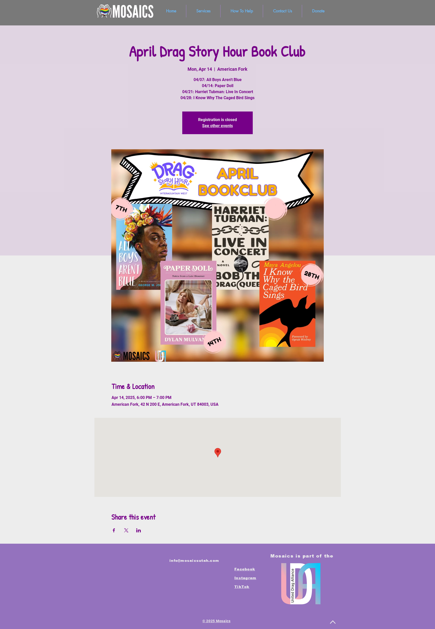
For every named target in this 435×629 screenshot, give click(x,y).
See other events (217, 125)
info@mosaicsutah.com (194, 561)
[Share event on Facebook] (114, 530)
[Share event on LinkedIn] (138, 530)
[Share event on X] (126, 530)
